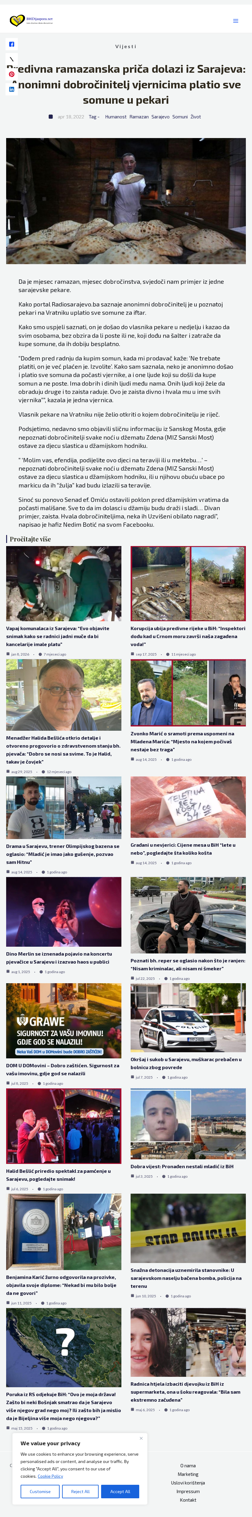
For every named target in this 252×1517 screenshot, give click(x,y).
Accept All (120, 1491)
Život (196, 116)
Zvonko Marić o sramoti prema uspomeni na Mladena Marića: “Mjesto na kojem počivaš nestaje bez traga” (182, 741)
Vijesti (126, 46)
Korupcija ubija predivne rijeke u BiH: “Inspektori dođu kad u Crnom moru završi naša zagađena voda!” (188, 636)
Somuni (180, 116)
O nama (188, 1465)
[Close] (141, 1438)
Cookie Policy (50, 1476)
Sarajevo (161, 116)
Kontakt (188, 1500)
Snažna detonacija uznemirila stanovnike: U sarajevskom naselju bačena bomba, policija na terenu (186, 1278)
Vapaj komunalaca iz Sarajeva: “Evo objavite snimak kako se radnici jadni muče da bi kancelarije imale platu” (57, 636)
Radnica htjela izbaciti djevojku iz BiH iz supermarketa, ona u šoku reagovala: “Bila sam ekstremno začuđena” (185, 1392)
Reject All (80, 1491)
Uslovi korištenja (188, 1482)
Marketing (188, 1474)
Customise (40, 1491)
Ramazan (139, 116)
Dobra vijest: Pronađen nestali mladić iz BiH (182, 1166)
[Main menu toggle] (235, 21)
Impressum (188, 1491)
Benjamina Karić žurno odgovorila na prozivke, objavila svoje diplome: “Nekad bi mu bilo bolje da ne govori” (61, 1285)
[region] (80, 1469)
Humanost (116, 116)
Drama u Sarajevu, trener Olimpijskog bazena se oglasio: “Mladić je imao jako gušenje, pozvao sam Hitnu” (63, 854)
